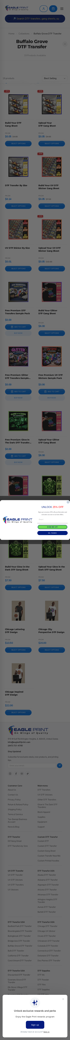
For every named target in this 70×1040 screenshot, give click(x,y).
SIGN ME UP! (52, 527)
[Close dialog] (68, 502)
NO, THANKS (52, 533)
